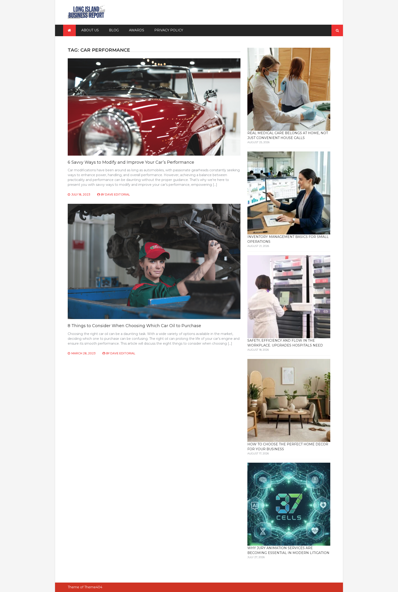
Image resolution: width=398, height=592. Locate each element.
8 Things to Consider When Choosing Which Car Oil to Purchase (134, 325)
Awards (136, 30)
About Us (90, 30)
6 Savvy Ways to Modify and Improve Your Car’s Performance (131, 162)
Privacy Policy (168, 30)
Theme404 (93, 587)
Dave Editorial (117, 194)
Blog (114, 30)
